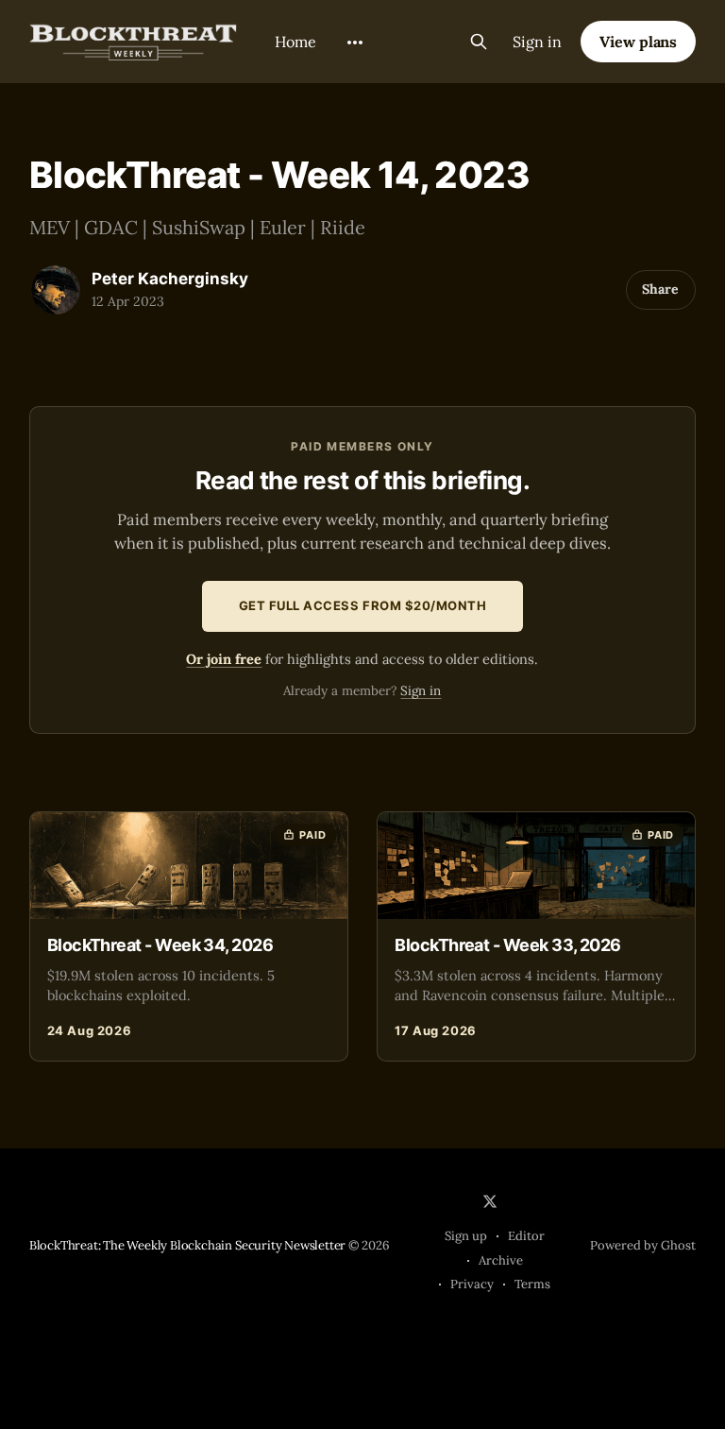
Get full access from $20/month (363, 605)
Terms (532, 1284)
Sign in (537, 41)
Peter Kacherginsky (170, 278)
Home (295, 41)
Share (660, 289)
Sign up (466, 1236)
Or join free (223, 659)
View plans (638, 41)
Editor (526, 1236)
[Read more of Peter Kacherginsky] (55, 290)
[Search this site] (479, 41)
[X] (489, 1201)
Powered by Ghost (643, 1245)
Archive (501, 1260)
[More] (355, 42)
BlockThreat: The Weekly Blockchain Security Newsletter (187, 1245)
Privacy (472, 1284)
